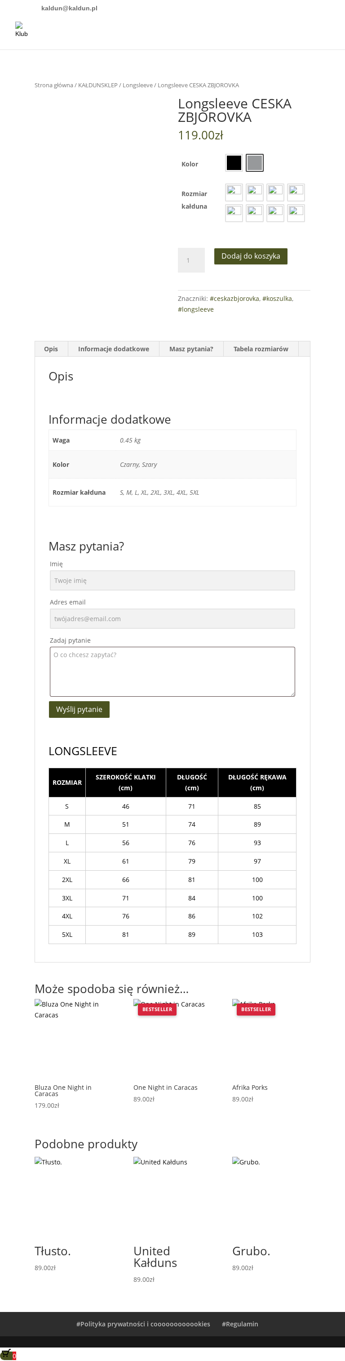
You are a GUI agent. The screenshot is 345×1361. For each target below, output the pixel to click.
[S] (234, 192)
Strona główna (54, 85)
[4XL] (275, 213)
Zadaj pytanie (70, 640)
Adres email (68, 602)
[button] (234, 163)
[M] (255, 192)
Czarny (234, 163)
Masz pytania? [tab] (191, 349)
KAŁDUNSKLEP (98, 85)
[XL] (296, 192)
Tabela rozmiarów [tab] (261, 349)
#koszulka (277, 298)
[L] (275, 192)
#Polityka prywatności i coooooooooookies (143, 1324)
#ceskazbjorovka (234, 298)
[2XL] (234, 213)
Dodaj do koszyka (250, 256)
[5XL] (296, 213)
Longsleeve (138, 85)
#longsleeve (196, 309)
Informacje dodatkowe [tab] (113, 349)
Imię (56, 564)
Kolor (189, 164)
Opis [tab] (51, 349)
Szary (255, 163)
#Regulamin (240, 1324)
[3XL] (255, 213)
